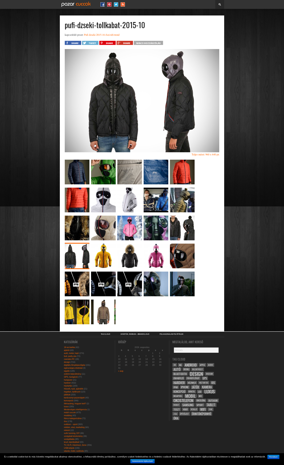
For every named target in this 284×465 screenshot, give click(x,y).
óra (65, 421)
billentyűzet (197, 369)
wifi (203, 409)
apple (202, 365)
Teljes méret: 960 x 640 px (205, 154)
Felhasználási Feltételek (171, 334)
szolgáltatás (69, 439)
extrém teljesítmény (72, 374)
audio (210, 364)
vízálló (194, 409)
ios (213, 383)
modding (68, 415)
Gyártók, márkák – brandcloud (134, 334)
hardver (67, 383)
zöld (175, 413)
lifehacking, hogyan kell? (75, 403)
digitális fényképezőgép (74, 365)
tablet (211, 405)
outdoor (213, 400)
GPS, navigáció (71, 377)
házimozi (192, 382)
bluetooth (180, 374)
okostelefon (183, 400)
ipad (176, 387)
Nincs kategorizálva (73, 418)
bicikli (186, 369)
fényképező (179, 378)
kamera (207, 387)
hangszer (68, 380)
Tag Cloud (105, 334)
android (191, 365)
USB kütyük (69, 448)
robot (176, 404)
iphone (185, 387)
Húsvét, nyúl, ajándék (73, 389)
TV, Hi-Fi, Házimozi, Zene (75, 445)
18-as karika (69, 347)
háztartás (68, 386)
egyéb (67, 371)
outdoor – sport (70, 424)
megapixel (178, 396)
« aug (120, 371)
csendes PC (69, 359)
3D (175, 364)
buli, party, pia (70, 356)
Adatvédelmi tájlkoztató (142, 461)
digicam (209, 373)
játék (195, 387)
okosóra (200, 400)
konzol (192, 391)
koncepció (68, 400)
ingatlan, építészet (72, 392)
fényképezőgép (193, 378)
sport (200, 405)
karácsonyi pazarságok (74, 398)
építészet (184, 413)
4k (180, 365)
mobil (190, 396)
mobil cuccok (70, 412)
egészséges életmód (73, 368)
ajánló (67, 350)
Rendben (273, 457)
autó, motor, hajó (71, 353)
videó (185, 409)
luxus (66, 406)
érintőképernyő (201, 414)
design (67, 362)
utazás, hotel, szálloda (74, 451)
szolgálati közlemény (73, 436)
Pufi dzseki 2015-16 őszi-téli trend (101, 34)
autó (177, 369)
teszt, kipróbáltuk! (71, 442)
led (199, 391)
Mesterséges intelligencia (75, 409)
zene (210, 409)
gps (205, 378)
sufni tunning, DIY (72, 433)
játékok (67, 395)
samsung (187, 405)
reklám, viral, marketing (74, 427)
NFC (200, 396)
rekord (67, 430)
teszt (177, 409)
